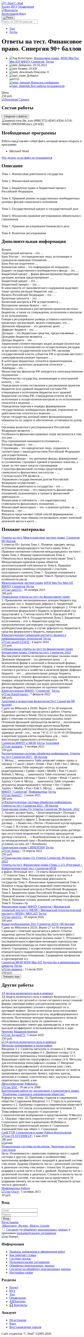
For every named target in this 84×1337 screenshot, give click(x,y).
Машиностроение (26, 1031)
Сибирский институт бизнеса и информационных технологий (34, 636)
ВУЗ (14, 6)
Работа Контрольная (57, 1132)
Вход (22, 13)
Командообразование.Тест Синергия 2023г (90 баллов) (38, 924)
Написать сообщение (44, 82)
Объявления (26, 6)
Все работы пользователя (47, 86)
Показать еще (11, 976)
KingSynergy (20, 694)
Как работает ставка (22, 1255)
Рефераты (31, 1083)
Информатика (38, 791)
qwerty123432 (20, 642)
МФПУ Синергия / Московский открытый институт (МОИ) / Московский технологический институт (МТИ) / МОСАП (41, 910)
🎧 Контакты (18, 1305)
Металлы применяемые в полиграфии (27, 1045)
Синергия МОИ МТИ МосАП (22, 962)
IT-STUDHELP (21, 1136)
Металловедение (13, 1083)
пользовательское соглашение (36, 1233)
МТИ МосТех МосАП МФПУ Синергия (44, 59)
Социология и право (30, 1132)
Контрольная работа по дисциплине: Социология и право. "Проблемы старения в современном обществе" (41, 1092)
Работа (25, 1188)
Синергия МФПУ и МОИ (19, 743)
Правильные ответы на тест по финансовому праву (36, 596)
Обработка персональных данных (32, 1265)
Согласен (12, 1229)
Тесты (13, 32)
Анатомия (52, 743)
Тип (12, 28)
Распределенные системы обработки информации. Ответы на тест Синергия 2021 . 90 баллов (41, 755)
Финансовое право (46, 58)
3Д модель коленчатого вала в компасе (27, 993)
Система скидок (20, 1258)
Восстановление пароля (25, 1327)
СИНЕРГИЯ (36, 847)
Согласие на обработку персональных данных (40, 1269)
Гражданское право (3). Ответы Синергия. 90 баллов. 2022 (41, 809)
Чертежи (7, 1031)
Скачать (23, 99)
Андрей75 (18, 1035)
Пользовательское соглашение (29, 1262)
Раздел (6, 6)
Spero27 (16, 795)
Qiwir (15, 1191)
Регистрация (10, 13)
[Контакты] (10, 10)
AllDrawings (17, 1301)
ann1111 (16, 589)
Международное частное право (22, 582)
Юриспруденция (13, 635)
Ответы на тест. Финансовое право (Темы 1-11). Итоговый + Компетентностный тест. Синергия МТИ (42, 866)
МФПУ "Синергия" (37, 690)
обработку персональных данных (45, 1229)
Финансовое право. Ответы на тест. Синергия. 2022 (36, 652)
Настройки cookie (21, 1272)
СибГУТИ (8, 1132)
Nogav (16, 851)
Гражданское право (14, 847)
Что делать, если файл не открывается (27, 157)
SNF (14, 1087)
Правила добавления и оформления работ (37, 1251)
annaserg (17, 746)
